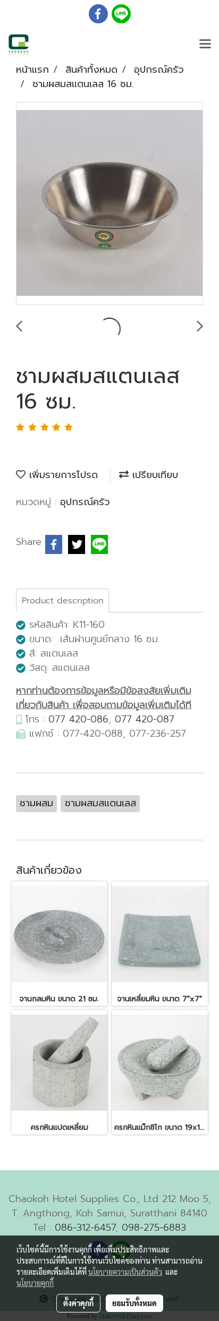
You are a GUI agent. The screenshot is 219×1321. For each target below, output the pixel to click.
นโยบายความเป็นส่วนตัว (125, 1271)
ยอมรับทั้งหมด (134, 1303)
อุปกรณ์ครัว (85, 502)
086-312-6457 (85, 1227)
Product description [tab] (62, 600)
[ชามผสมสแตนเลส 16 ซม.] (109, 204)
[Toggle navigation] (205, 44)
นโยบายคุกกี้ (35, 1283)
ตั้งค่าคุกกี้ (78, 1303)
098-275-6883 (154, 1227)
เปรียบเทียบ (153, 474)
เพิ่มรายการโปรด (62, 474)
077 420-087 (144, 719)
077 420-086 (78, 719)
